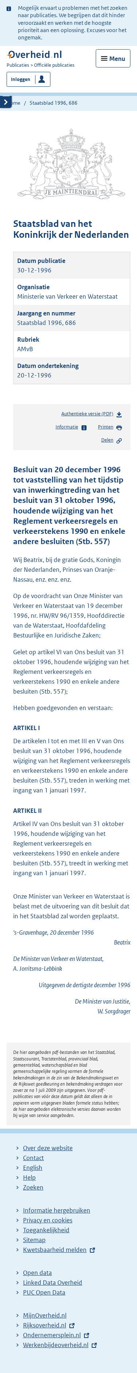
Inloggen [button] (20, 79)
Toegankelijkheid (46, 1230)
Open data (37, 1273)
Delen (107, 440)
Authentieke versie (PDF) (88, 415)
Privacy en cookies (47, 1220)
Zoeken (33, 1187)
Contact (33, 1158)
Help (29, 1178)
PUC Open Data (44, 1292)
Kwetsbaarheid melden (55, 1250)
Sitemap (34, 1240)
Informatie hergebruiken (56, 1210)
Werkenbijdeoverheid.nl (55, 1345)
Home (13, 103)
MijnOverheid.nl (44, 1315)
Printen (105, 427)
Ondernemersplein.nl (52, 1335)
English (32, 1168)
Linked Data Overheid (52, 1283)
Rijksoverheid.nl (44, 1325)
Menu (117, 59)
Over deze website (48, 1148)
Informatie (67, 427)
